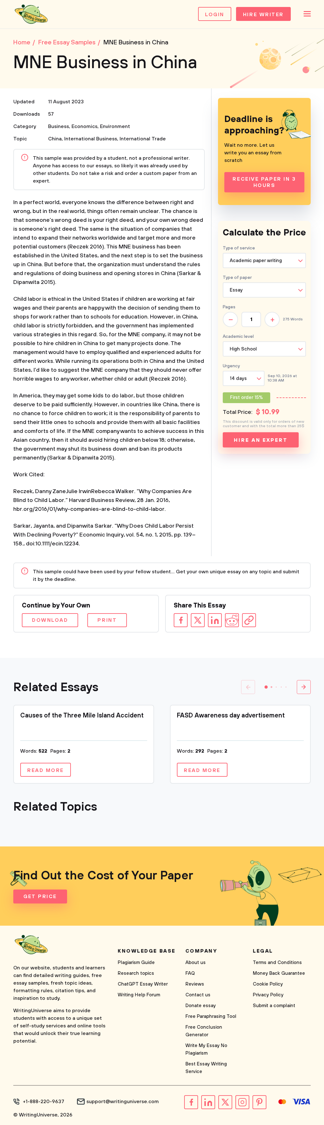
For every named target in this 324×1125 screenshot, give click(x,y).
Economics (84, 126)
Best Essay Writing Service (206, 1068)
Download (50, 620)
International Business (90, 139)
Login (214, 14)
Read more (45, 770)
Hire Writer (263, 14)
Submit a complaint (274, 1006)
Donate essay (200, 1006)
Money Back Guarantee (279, 973)
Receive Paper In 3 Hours (264, 182)
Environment (115, 126)
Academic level (238, 336)
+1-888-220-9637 (43, 1101)
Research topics (136, 973)
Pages (229, 307)
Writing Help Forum (139, 995)
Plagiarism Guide (136, 963)
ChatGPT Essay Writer (143, 984)
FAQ (190, 973)
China (55, 139)
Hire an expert (260, 440)
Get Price (40, 896)
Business (58, 126)
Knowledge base (147, 951)
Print (107, 620)
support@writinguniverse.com (122, 1101)
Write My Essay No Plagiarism (206, 1049)
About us (195, 963)
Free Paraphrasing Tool (210, 1016)
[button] (266, 687)
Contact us (197, 995)
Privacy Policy (268, 995)
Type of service (239, 248)
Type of (237, 277)
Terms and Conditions (277, 963)
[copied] (249, 620)
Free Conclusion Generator (203, 1031)
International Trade (143, 139)
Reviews (194, 984)
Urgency (231, 366)
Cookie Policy (268, 984)
